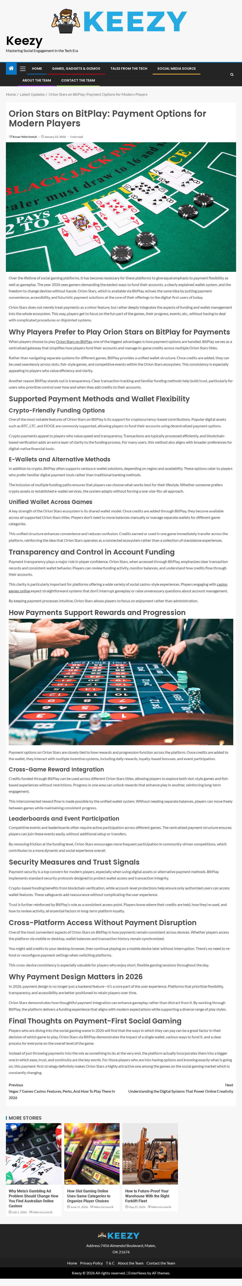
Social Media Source (176, 68)
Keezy (24, 40)
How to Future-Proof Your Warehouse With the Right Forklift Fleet (147, 1196)
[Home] (11, 68)
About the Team (36, 80)
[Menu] (22, 68)
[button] (22, 68)
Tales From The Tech (128, 68)
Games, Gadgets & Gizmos (76, 68)
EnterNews (137, 1273)
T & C (110, 1263)
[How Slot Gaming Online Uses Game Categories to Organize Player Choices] (92, 1154)
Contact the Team (78, 80)
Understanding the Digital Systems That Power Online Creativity (180, 1087)
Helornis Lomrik (42, 1212)
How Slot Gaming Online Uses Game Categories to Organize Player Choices (88, 1196)
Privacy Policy (91, 1263)
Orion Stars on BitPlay (74, 341)
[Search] (232, 74)
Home (37, 68)
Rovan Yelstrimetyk (25, 137)
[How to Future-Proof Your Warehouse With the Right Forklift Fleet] (150, 1154)
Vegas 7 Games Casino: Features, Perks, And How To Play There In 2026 (62, 1091)
